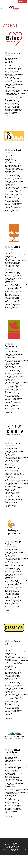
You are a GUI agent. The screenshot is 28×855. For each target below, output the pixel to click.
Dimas (17, 149)
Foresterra (11, 346)
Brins (17, 53)
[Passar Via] (14, 627)
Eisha (17, 246)
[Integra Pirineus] (14, 528)
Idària (17, 443)
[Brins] (14, 39)
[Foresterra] (14, 330)
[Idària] (14, 429)
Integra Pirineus (13, 543)
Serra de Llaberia (12, 750)
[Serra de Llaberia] (14, 735)
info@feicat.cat (18, 848)
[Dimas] (14, 136)
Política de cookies (14, 849)
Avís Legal (4, 849)
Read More (9, 119)
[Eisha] (14, 233)
